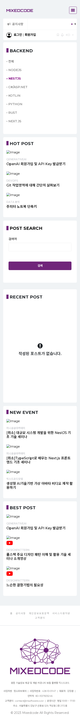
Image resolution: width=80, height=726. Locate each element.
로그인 (18, 35)
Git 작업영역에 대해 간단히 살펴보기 (33, 185)
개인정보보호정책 (39, 613)
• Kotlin (13, 95)
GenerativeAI (16, 159)
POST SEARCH (26, 228)
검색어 (13, 239)
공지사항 (17, 24)
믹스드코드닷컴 (14, 478)
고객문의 (40, 617)
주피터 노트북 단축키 (21, 207)
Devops (12, 180)
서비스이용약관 (61, 613)
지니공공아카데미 (15, 428)
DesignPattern (17, 549)
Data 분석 (13, 202)
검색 (40, 265)
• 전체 (10, 61)
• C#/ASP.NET (17, 87)
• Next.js (13, 121)
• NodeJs (14, 70)
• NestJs (13, 78)
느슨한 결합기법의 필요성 (24, 585)
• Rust (11, 113)
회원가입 (30, 35)
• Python (14, 104)
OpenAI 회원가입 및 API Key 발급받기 (35, 164)
